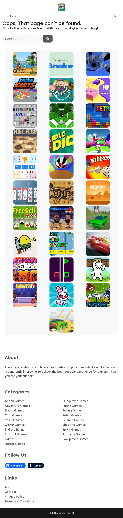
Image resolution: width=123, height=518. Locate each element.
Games (10, 439)
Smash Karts (25, 99)
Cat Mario (97, 279)
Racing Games (72, 410)
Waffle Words (61, 202)
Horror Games (15, 444)
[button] (115, 16)
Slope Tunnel (61, 125)
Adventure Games (17, 406)
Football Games (16, 434)
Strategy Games (74, 434)
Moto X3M (25, 73)
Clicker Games (15, 425)
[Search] (48, 39)
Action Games (15, 401)
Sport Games (71, 429)
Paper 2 (98, 99)
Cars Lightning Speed (97, 253)
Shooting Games (74, 425)
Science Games (73, 420)
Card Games (13, 415)
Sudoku (25, 176)
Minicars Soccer (98, 304)
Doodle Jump (25, 253)
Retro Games (71, 415)
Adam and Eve (98, 202)
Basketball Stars (61, 227)
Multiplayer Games (75, 401)
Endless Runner (15, 429)
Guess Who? (61, 99)
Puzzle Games (72, 406)
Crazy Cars (61, 330)
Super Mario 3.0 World (61, 253)
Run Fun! (98, 150)
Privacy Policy (14, 496)
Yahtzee (98, 176)
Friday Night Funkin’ (25, 279)
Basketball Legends (25, 304)
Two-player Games (75, 439)
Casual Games (15, 420)
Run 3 (97, 73)
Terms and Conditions (20, 501)
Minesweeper (25, 125)
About (9, 487)
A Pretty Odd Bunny (61, 304)
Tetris (98, 125)
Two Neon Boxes (61, 279)
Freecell (25, 227)
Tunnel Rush (61, 176)
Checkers (25, 150)
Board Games (14, 410)
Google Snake (61, 73)
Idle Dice (61, 150)
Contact (10, 492)
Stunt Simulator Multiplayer (98, 226)
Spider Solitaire (25, 202)
